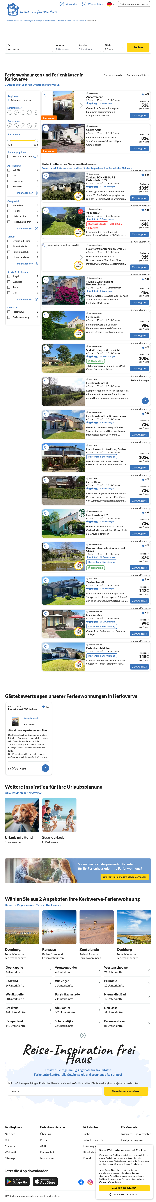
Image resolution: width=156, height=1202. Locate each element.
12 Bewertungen (107, 186)
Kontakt (88, 1158)
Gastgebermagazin (132, 1140)
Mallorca (10, 1146)
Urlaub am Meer (25, 257)
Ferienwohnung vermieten (133, 3)
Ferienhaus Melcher (98, 648)
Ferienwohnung (25, 317)
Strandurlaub (25, 246)
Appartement (94, 96)
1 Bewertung (106, 103)
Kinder (25, 210)
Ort (10, 45)
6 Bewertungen (107, 422)
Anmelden (71, 3)
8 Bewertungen (107, 219)
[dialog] (124, 1172)
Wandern (25, 281)
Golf (25, 292)
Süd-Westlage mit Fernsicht (103, 350)
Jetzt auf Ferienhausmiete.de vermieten (124, 876)
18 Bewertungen (107, 557)
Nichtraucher (25, 216)
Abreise (83, 45)
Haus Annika (94, 615)
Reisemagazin (91, 1146)
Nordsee (10, 1134)
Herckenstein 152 (97, 515)
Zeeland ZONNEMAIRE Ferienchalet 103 (100, 179)
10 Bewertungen (107, 356)
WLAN (25, 169)
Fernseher (25, 180)
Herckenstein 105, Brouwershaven (107, 416)
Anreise (60, 45)
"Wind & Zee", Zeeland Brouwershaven (99, 283)
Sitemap (10, 1158)
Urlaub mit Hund (25, 240)
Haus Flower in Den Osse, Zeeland (106, 449)
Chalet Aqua (93, 129)
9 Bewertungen (107, 588)
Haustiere (25, 205)
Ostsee (9, 1140)
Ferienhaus (25, 311)
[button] (124, 1194)
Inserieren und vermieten (136, 1134)
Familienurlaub (25, 251)
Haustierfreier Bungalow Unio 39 (106, 248)
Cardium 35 (93, 317)
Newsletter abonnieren (126, 1091)
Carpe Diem (93, 482)
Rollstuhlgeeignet (25, 221)
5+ (36, 112)
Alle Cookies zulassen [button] (124, 1188)
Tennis (25, 287)
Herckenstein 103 (97, 383)
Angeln (25, 276)
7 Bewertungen (107, 521)
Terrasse (25, 186)
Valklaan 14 (93, 212)
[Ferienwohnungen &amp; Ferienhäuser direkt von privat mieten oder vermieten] (31, 12)
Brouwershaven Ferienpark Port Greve (105, 549)
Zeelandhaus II (95, 582)
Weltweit (10, 1152)
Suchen (138, 47)
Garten (25, 175)
